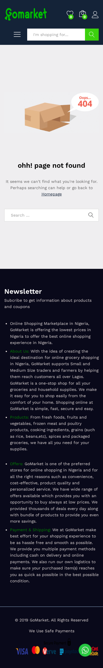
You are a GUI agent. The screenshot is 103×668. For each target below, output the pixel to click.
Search (92, 35)
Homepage (51, 194)
